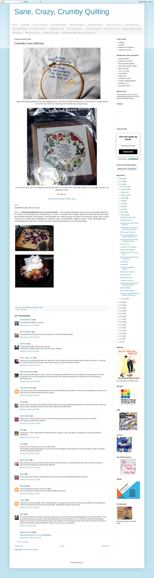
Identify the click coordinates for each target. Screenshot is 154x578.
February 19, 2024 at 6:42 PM (29, 493)
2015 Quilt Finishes (111, 29)
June (122, 204)
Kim (21, 430)
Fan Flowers (124, 262)
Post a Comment (22, 542)
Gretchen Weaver (26, 320)
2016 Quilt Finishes (93, 29)
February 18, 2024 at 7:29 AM (29, 351)
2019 (121, 313)
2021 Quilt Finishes (132, 25)
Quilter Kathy (24, 460)
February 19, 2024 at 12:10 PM (30, 467)
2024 (121, 184)
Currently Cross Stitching (128, 247)
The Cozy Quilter (25, 332)
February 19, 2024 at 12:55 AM (30, 423)
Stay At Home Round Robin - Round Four (129, 258)
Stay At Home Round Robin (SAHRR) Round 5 (129, 240)
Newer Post (19, 546)
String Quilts (17, 33)
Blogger (80, 562)
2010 (121, 339)
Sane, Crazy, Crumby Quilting (61, 12)
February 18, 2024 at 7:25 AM (29, 325)
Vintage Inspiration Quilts (131, 29)
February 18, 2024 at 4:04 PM (29, 395)
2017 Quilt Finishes (74, 29)
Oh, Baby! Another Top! (127, 217)
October (123, 192)
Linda (22, 444)
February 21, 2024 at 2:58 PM (29, 507)
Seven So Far (124, 244)
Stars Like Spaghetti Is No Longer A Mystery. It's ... (128, 236)
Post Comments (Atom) (30, 549)
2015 (121, 325)
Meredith (23, 486)
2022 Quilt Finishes (113, 25)
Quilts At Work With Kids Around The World (78, 33)
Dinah (22, 514)
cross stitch (23, 309)
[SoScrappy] (128, 404)
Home (15, 25)
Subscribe (128, 152)
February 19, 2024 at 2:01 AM (29, 453)
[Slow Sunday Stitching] (128, 474)
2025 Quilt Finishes (58, 25)
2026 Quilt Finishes (40, 25)
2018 (121, 316)
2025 (121, 181)
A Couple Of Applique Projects (127, 268)
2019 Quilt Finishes (38, 29)
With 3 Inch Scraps (33, 33)
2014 (121, 328)
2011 (121, 336)
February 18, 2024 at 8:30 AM (29, 365)
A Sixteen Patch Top (126, 280)
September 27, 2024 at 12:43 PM (30, 538)
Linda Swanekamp (26, 388)
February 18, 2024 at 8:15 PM (29, 409)
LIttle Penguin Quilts (26, 372)
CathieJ (22, 500)
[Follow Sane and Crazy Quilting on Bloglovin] (127, 170)
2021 (121, 308)
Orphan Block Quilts (51, 33)
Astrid (22, 402)
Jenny (22, 474)
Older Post (105, 546)
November (124, 189)
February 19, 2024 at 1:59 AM (29, 437)
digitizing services (26, 532)
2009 (121, 342)
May (122, 206)
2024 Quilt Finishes (77, 25)
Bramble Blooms (125, 288)
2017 (121, 319)
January (123, 299)
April (122, 209)
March (123, 212)
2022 (121, 305)
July (122, 201)
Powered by (122, 159)
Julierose (23, 344)
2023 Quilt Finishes (95, 25)
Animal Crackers (125, 275)
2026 (121, 178)
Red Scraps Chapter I (127, 290)
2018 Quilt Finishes (56, 29)
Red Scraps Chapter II (127, 272)
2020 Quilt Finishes (20, 29)
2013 (121, 330)
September (124, 195)
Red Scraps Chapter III (127, 250)
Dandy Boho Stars (126, 277)
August (123, 198)
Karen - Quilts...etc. (26, 358)
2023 (121, 302)
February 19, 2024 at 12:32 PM (30, 479)
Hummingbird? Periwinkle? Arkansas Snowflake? (129, 228)
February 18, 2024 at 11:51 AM (30, 381)
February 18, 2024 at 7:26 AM (29, 337)
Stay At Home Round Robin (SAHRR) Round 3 (129, 284)
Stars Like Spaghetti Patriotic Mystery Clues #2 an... (129, 294)
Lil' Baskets (124, 264)
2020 (121, 311)
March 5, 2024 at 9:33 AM (28, 526)
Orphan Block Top (126, 220)
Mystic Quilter (24, 416)
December (124, 187)
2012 (121, 333)
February (124, 215)
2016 (121, 322)
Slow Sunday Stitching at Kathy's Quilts (62, 199)
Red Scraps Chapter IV (127, 232)
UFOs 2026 (25, 25)
